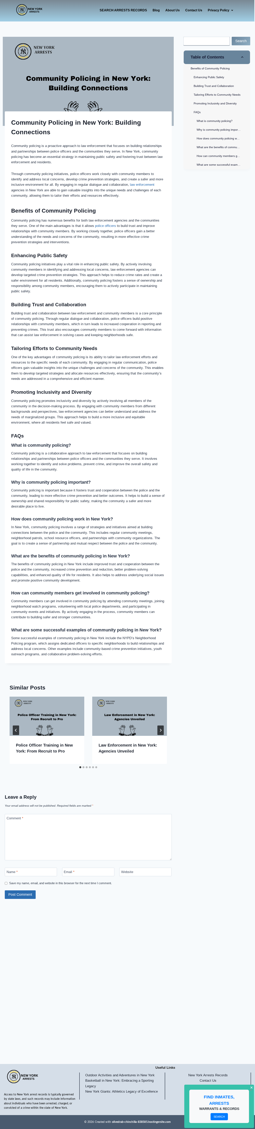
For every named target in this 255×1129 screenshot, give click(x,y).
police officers (105, 226)
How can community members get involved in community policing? (223, 156)
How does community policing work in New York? (223, 138)
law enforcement (141, 185)
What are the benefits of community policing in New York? (223, 147)
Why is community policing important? (220, 129)
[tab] (80, 767)
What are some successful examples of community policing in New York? (223, 164)
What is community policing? (214, 121)
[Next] (160, 730)
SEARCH (219, 1116)
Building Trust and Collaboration (214, 86)
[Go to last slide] (16, 730)
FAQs (197, 112)
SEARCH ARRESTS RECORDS (123, 10)
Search (241, 41)
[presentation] (47, 716)
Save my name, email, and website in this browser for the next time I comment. (60, 883)
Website (127, 872)
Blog (156, 10)
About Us (172, 10)
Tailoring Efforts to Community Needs (217, 94)
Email (69, 872)
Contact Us (193, 10)
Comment (15, 818)
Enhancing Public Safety (209, 77)
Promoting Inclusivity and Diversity (215, 103)
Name (12, 872)
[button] (220, 10)
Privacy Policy (218, 10)
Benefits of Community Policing (210, 68)
